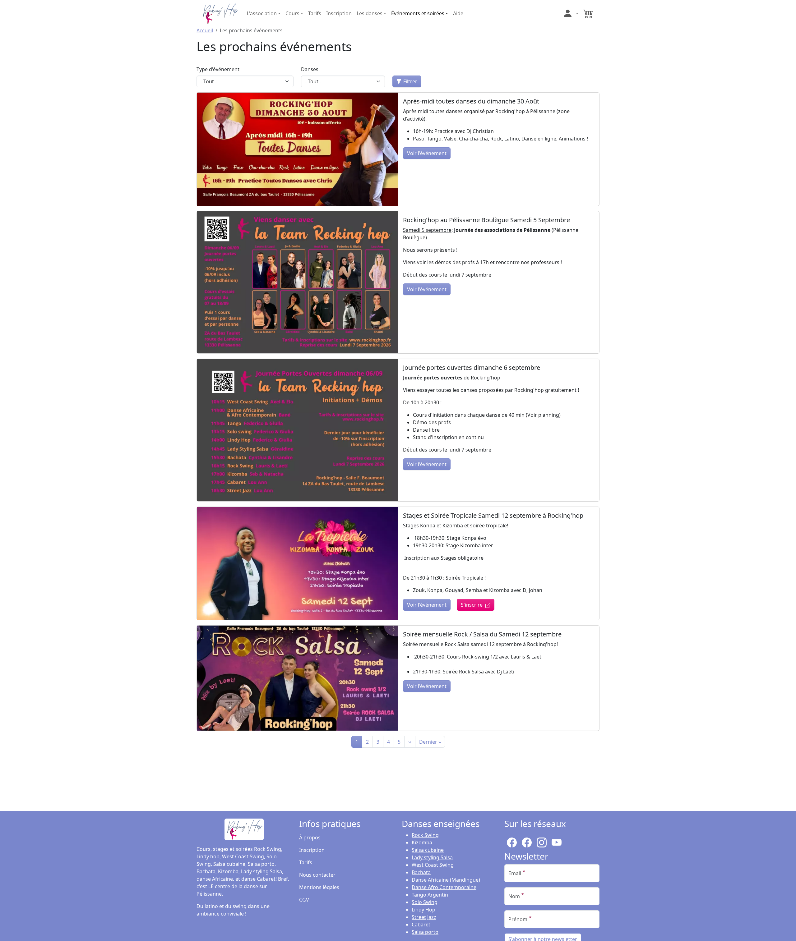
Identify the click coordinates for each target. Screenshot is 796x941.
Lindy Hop (423, 909)
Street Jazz (424, 917)
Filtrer (410, 81)
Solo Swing (424, 902)
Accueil (205, 30)
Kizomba (422, 842)
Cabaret (421, 924)
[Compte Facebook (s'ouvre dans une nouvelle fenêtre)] (526, 841)
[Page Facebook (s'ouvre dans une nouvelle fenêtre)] (511, 841)
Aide (458, 13)
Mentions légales (319, 887)
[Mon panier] (588, 13)
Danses (309, 69)
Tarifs (314, 13)
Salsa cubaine (428, 850)
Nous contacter (317, 874)
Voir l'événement (427, 153)
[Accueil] (219, 12)
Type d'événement (218, 69)
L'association (262, 13)
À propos (310, 837)
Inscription (339, 13)
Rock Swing (425, 835)
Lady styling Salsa (432, 857)
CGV (304, 899)
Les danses (369, 13)
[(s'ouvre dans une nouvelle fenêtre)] (541, 841)
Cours (292, 13)
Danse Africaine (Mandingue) (446, 879)
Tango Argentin (430, 894)
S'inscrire (472, 604)
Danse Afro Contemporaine (444, 887)
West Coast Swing (433, 864)
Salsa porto (425, 932)
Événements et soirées (417, 13)
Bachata (421, 872)
